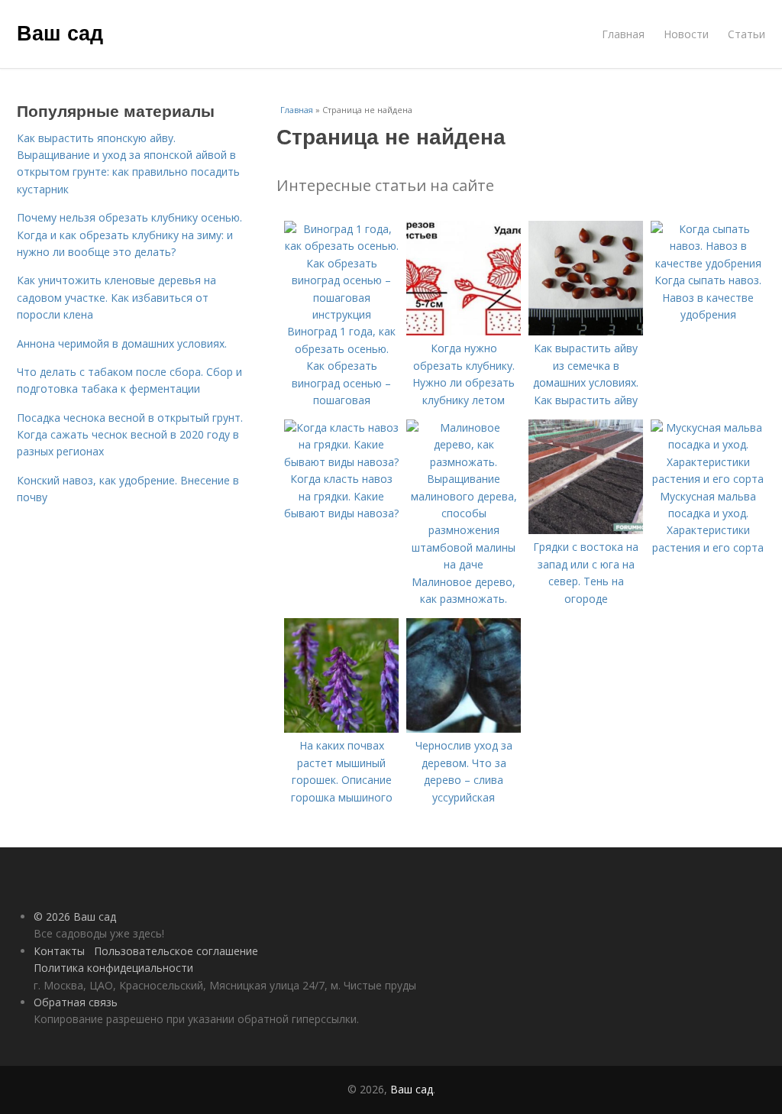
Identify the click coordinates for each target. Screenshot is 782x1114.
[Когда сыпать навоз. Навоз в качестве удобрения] (708, 263)
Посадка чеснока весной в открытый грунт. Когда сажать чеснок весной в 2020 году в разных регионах (130, 434)
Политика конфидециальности (113, 967)
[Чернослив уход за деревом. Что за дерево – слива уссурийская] (463, 728)
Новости (686, 34)
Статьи (746, 34)
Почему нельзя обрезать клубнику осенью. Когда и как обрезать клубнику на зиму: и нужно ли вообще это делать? (129, 234)
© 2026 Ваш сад (75, 916)
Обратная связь (76, 1002)
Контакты (59, 951)
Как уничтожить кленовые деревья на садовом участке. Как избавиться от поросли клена (116, 297)
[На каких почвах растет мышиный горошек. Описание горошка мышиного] (341, 728)
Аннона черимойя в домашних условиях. (122, 343)
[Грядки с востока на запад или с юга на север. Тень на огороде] (585, 530)
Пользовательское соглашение (176, 951)
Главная (623, 34)
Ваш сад (60, 32)
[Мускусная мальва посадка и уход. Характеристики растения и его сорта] (708, 478)
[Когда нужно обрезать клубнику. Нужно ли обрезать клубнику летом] (463, 331)
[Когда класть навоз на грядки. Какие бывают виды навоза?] (341, 462)
